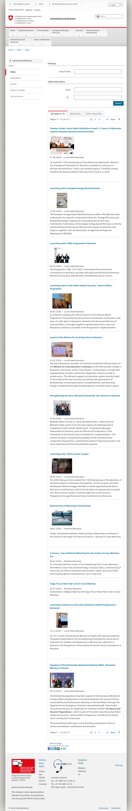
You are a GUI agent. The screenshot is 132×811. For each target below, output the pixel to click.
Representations (26, 30)
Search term (65, 71)
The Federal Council (21, 4)
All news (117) (56, 113)
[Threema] (58, 748)
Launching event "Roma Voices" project (69, 454)
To (68, 97)
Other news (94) (93, 113)
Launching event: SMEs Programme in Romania (73, 243)
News (12, 30)
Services (79, 30)
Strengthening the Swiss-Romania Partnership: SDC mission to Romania (85, 395)
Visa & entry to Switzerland (92, 31)
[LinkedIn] (55, 748)
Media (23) (75, 113)
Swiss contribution (42, 39)
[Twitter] (52, 748)
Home (10, 50)
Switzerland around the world (64, 4)
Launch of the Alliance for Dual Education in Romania (76, 337)
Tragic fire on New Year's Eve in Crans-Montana (73, 583)
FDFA (41, 4)
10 (107, 119)
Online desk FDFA (42, 763)
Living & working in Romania (60, 31)
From (68, 89)
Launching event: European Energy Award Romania (75, 188)
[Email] (64, 748)
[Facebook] (49, 748)
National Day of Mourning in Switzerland (70, 505)
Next (113, 119)
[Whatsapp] (61, 748)
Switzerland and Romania (17, 40)
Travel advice (43, 30)
